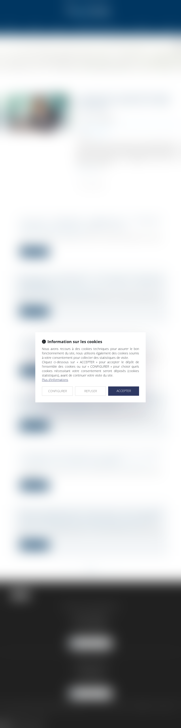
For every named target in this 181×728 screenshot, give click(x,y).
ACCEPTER (124, 391)
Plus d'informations (55, 380)
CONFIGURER (57, 391)
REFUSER (90, 391)
